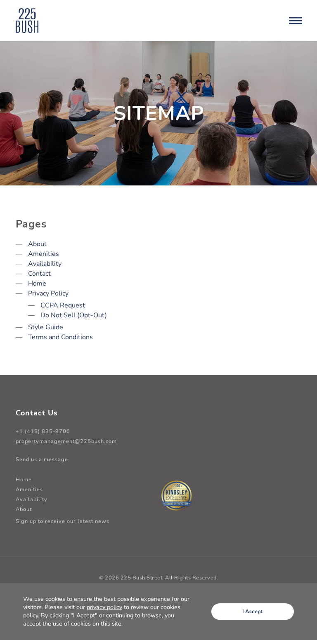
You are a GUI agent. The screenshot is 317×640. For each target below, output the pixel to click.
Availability (45, 263)
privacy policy (104, 607)
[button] (295, 20)
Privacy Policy (48, 293)
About (37, 243)
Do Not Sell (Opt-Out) (73, 315)
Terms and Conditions (60, 337)
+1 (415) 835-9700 (43, 431)
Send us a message (42, 459)
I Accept (252, 611)
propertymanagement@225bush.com (66, 441)
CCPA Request (62, 305)
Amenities (43, 253)
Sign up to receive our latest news (62, 521)
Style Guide (45, 327)
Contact (39, 273)
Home (37, 283)
